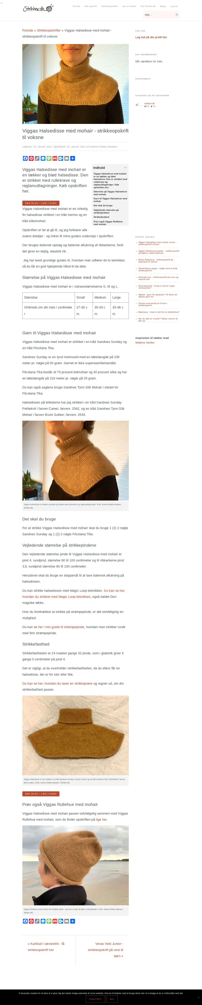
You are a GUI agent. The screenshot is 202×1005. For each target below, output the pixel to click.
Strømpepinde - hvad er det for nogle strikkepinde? (156, 287)
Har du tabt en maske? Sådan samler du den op (158, 319)
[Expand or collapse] (125, 167)
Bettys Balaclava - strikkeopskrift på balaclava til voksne (155, 260)
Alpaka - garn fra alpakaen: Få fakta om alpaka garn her (157, 295)
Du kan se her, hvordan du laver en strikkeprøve (57, 683)
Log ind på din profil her (151, 37)
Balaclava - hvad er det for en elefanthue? (159, 312)
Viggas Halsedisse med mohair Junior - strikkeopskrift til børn (157, 243)
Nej (112, 999)
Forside (27, 30)
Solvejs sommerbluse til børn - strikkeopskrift (153, 304)
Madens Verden (145, 342)
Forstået (95, 999)
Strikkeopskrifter (49, 30)
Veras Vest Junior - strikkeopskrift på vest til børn (105, 950)
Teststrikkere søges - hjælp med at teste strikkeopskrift (158, 269)
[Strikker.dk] (38, 11)
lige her (101, 819)
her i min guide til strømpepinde (61, 627)
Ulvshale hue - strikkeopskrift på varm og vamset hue (158, 278)
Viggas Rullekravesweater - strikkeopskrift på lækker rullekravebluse (158, 252)
